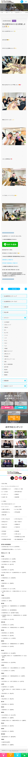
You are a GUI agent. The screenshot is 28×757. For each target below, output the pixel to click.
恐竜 (5, 361)
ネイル (5, 340)
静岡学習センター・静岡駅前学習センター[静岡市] (13, 643)
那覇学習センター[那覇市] (8, 744)
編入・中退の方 (18, 521)
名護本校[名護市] (6, 742)
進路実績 (17, 497)
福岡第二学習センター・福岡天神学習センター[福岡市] (14, 720)
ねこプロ (6, 332)
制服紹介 (17, 494)
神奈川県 (3, 622)
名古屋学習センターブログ (10, 301)
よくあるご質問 (18, 509)
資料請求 (7, 407)
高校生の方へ (5, 521)
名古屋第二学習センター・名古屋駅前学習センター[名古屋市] (14, 656)
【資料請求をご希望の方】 (7, 259)
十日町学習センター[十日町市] (9, 638)
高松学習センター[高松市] (8, 704)
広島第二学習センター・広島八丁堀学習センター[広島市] (14, 690)
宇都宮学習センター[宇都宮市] (9, 578)
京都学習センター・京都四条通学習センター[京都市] (13, 676)
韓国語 (5, 374)
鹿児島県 (3, 734)
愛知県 (2, 650)
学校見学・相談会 (14, 417)
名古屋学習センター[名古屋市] (9, 653)
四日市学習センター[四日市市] (9, 662)
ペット (5, 345)
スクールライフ (5, 506)
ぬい (5, 330)
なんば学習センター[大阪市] (8, 670)
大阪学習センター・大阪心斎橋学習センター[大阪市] (13, 668)
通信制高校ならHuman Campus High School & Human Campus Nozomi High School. (14, 750)
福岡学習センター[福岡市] (8, 717)
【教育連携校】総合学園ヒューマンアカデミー (12, 549)
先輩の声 (6, 307)
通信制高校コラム (6, 512)
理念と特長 (4, 483)
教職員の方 (4, 527)
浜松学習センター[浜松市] (8, 646)
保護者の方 (17, 524)
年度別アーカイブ (8, 386)
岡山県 (2, 696)
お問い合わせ (18, 534)
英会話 (5, 369)
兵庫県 (2, 678)
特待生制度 (17, 512)
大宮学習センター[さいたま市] (8, 588)
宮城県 (2, 567)
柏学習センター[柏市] (7, 600)
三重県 (2, 659)
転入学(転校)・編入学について (8, 504)
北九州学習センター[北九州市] (9, 715)
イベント (6, 335)
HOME (2, 12)
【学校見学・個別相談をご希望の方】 (10, 263)
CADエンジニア (7, 324)
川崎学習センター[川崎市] (8, 624)
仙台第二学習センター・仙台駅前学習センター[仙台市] (14, 572)
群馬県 (2, 580)
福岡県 (2, 712)
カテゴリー (6, 317)
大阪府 (2, 665)
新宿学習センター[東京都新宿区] (9, 610)
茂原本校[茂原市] (6, 598)
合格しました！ (7, 353)
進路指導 (6, 372)
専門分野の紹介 (18, 491)
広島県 (2, 684)
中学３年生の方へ (19, 519)
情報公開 (4, 514)
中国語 (5, 348)
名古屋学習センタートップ (10, 296)
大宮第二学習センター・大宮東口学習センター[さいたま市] (14, 591)
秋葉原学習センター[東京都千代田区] (10, 612)
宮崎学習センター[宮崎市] (8, 731)
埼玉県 (2, 586)
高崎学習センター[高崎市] (8, 583)
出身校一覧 (4, 497)
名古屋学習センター (18, 12)
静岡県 (2, 641)
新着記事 (6, 380)
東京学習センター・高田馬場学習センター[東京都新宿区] (14, 606)
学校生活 (6, 356)
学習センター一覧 (9, 12)
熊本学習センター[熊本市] (8, 726)
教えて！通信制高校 (8, 364)
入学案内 (4, 501)
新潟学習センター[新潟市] (8, 633)
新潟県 (2, 630)
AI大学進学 (6, 322)
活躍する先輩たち (6, 509)
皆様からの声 (18, 506)
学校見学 (4, 534)
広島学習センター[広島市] (8, 686)
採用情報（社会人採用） (20, 536)
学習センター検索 (19, 489)
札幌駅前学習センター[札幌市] (9, 561)
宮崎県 (2, 728)
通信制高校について (6, 489)
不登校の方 (17, 527)
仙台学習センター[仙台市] (8, 569)
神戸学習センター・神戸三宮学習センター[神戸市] (13, 681)
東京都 (2, 603)
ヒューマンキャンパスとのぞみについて (10, 486)
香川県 (2, 701)
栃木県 (2, 575)
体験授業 (20, 407)
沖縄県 (2, 739)
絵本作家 (6, 367)
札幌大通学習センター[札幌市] (9, 559)
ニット (5, 338)
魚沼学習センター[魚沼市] (8, 635)
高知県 (2, 707)
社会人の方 (4, 524)
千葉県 (2, 595)
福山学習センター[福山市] (8, 693)
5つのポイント (5, 494)
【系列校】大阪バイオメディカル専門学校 (10, 546)
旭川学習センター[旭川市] (8, 564)
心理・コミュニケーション (9, 359)
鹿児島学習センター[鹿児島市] (9, 736)
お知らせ (6, 327)
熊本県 (2, 723)
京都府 (2, 673)
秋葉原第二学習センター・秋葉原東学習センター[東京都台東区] (14, 616)
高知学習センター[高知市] (8, 709)
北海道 (2, 556)
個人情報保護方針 (19, 539)
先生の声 (6, 312)
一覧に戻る (14, 289)
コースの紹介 (5, 491)
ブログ (5, 343)
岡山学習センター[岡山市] (8, 698)
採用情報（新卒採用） (6, 539)
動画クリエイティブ (8, 351)
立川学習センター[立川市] (8, 619)
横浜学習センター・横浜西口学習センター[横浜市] (13, 627)
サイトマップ (4, 536)
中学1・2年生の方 (6, 519)
